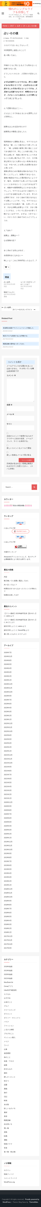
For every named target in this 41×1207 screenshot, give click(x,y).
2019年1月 (8, 885)
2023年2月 (8, 715)
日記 (27, 38)
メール (10, 414)
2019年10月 (8, 849)
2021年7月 (8, 775)
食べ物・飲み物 (9, 1152)
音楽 (5, 1148)
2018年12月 (8, 889)
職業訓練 (7, 1120)
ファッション (9, 1026)
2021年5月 (8, 782)
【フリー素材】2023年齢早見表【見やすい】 (20, 613)
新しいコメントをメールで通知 (19, 448)
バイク (6, 1022)
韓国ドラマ (8, 1144)
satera (7, 38)
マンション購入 (9, 1037)
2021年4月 (8, 786)
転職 (5, 1136)
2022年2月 (8, 747)
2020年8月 (8, 810)
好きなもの (8, 1069)
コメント (11, 375)
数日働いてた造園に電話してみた (16, 581)
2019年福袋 (8, 970)
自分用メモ (8, 1124)
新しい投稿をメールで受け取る (19, 455)
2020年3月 (8, 830)
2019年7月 (8, 861)
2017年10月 (8, 944)
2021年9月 (8, 767)
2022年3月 (8, 743)
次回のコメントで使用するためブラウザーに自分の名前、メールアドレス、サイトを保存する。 (20, 438)
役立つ (6, 1081)
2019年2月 (8, 881)
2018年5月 (8, 916)
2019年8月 (8, 857)
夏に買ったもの (9, 634)
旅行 (5, 1093)
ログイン (7, 1170)
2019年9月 (8, 853)
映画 (5, 1100)
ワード (6, 1045)
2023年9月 (8, 696)
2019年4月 (8, 873)
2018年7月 (8, 909)
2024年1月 (8, 680)
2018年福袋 (8, 966)
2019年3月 (8, 877)
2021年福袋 (8, 978)
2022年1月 (8, 751)
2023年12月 (8, 684)
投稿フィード (9, 1174)
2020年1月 (8, 838)
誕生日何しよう (9, 626)
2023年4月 (8, 708)
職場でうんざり (9, 292)
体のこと (7, 1057)
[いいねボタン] (6, 267)
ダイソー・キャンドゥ (12, 1018)
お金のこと (8, 1002)
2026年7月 (8, 652)
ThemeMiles (33, 1202)
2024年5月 (8, 664)
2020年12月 (8, 802)
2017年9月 (8, 948)
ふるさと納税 (9, 1029)
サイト (9, 424)
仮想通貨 (7, 1053)
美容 (5, 1116)
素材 (5, 1112)
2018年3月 (8, 924)
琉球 (5, 142)
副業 (5, 1065)
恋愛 (5, 1085)
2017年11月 (8, 940)
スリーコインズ (9, 1010)
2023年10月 (8, 692)
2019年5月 (8, 869)
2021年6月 (8, 779)
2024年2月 (8, 676)
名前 (9, 405)
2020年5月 (8, 822)
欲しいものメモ (9, 1108)
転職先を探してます (11, 595)
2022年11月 (8, 727)
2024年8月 (8, 660)
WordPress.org (9, 1182)
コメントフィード (10, 1178)
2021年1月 (8, 798)
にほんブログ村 (9, 528)
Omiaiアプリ (8, 986)
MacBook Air (8, 982)
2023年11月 (8, 688)
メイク (6, 1041)
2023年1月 (8, 719)
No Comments (10, 41)
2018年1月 (8, 932)
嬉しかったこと (9, 1077)
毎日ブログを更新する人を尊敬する (15, 336)
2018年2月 (8, 928)
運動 (5, 1140)
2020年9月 (8, 806)
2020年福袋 (8, 974)
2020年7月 (8, 814)
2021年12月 (8, 755)
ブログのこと (9, 1033)
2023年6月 (8, 704)
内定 (5, 577)
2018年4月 (8, 920)
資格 (5, 1132)
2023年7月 (8, 700)
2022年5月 (8, 739)
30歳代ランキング (10, 552)
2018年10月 (8, 897)
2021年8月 (8, 771)
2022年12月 (8, 723)
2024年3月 (8, 672)
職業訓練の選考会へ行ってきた (13, 344)
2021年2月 (8, 794)
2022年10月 (8, 731)
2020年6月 (8, 818)
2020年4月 (8, 826)
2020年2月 (8, 834)
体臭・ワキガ (9, 1061)
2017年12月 (8, 936)
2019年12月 (8, 842)
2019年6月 (8, 865)
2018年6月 (8, 913)
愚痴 (5, 1089)
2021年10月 (8, 763)
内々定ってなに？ (10, 585)
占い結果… (7, 282)
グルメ (6, 1006)
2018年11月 (8, 893)
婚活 (5, 1073)
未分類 (6, 1104)
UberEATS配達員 (10, 990)
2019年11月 (8, 845)
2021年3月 (8, 790)
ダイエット (8, 1014)
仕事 (5, 1049)
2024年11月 (8, 656)
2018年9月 (8, 901)
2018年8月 (8, 905)
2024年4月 (8, 668)
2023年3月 (8, 711)
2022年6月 (8, 735)
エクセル (7, 994)
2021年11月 (8, 759)
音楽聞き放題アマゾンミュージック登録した (18, 328)
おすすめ (7, 998)
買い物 (6, 1128)
